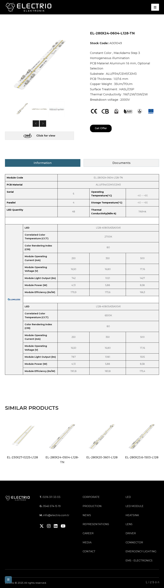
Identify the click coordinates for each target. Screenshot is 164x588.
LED (128, 497)
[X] (42, 526)
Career (88, 533)
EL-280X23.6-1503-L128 (141, 457)
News (87, 515)
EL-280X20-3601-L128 (102, 457)
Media (87, 542)
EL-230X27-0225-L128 (22, 457)
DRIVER (131, 533)
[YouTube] (63, 526)
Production (92, 506)
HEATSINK (132, 515)
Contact (89, 551)
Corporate (91, 497)
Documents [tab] (121, 163)
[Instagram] (49, 526)
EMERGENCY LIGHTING (141, 551)
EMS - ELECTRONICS (139, 560)
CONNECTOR (134, 542)
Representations (96, 524)
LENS (129, 524)
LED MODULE (135, 506)
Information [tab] (43, 163)
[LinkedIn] (55, 526)
